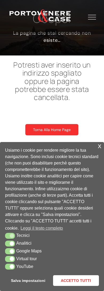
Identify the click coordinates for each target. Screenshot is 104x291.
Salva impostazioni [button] (28, 280)
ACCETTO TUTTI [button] (76, 280)
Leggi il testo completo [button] (42, 228)
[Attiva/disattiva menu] (92, 17)
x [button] (99, 145)
